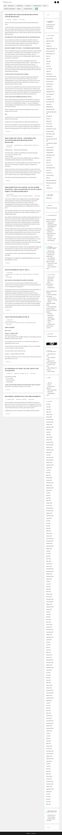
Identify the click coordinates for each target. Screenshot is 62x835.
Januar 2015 (49, 718)
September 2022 (49, 487)
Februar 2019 (49, 594)
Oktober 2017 (49, 634)
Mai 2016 (48, 677)
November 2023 (49, 460)
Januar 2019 (49, 596)
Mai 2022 (48, 495)
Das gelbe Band (51, 287)
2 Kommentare (9, 146)
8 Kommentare (31, 399)
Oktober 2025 (49, 424)
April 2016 (48, 680)
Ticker (47, 170)
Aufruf (47, 43)
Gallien (47, 71)
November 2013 (49, 753)
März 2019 (48, 591)
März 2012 (48, 804)
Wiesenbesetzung (50, 182)
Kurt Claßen (49, 101)
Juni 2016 (48, 675)
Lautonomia (50, 317)
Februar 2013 (49, 776)
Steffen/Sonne (49, 155)
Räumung (20, 195)
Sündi (47, 160)
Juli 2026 (48, 404)
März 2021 (48, 530)
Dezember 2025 (49, 419)
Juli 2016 (48, 672)
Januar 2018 (49, 627)
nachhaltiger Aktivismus (27, 145)
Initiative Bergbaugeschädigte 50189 (50, 303)
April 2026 (48, 409)
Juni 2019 (48, 584)
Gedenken (48, 73)
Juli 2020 (48, 551)
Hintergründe (49, 91)
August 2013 (49, 761)
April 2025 (48, 434)
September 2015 (49, 697)
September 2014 (49, 728)
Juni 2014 (48, 735)
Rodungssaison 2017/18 (51, 138)
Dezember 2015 (49, 690)
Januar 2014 (49, 748)
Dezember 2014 (49, 720)
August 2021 (49, 518)
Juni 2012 (48, 796)
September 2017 (49, 637)
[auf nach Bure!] (52, 336)
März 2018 (48, 622)
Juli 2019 (48, 581)
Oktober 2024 (49, 447)
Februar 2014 (49, 746)
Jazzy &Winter (16, 274)
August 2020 (49, 548)
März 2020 (48, 561)
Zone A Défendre (51, 258)
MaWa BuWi (49, 106)
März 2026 (48, 411)
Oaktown (48, 121)
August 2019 (49, 578)
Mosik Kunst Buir (51, 371)
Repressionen (35, 145)
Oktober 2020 (49, 543)
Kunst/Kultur (49, 99)
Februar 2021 (49, 533)
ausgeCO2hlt (50, 278)
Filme (47, 61)
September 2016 (49, 667)
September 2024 (49, 449)
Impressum (33, 833)
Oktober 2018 (49, 604)
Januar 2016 (49, 687)
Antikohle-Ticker (50, 277)
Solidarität (22, 373)
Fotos (47, 66)
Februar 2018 (49, 624)
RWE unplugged (51, 319)
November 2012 (49, 784)
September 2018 (49, 606)
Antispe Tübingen (51, 817)
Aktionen (48, 38)
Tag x (47, 162)
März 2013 (48, 773)
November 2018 (49, 601)
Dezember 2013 (49, 751)
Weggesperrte (51, 223)
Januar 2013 (49, 778)
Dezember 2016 (49, 660)
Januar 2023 (49, 480)
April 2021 (48, 528)
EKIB (49, 294)
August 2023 (49, 467)
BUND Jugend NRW (52, 390)
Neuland (48, 116)
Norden (24, 274)
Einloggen (28, 833)
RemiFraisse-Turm (50, 128)
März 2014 (48, 743)
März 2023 (48, 475)
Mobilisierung (49, 109)
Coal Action (50, 285)
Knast (21, 274)
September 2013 (49, 758)
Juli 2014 (48, 733)
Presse (47, 123)
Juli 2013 (48, 763)
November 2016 (49, 662)
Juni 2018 (48, 614)
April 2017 (48, 649)
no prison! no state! (52, 238)
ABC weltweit (50, 235)
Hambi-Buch (49, 84)
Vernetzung (48, 175)
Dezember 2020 (49, 538)
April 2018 (48, 619)
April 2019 (48, 589)
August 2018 (49, 609)
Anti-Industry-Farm (51, 815)
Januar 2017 (49, 657)
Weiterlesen (9, 131)
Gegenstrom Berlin (52, 298)
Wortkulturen (50, 324)
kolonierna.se (50, 265)
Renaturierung (49, 131)
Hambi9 (48, 86)
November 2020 (49, 541)
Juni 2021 (48, 523)
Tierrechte (48, 172)
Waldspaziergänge (50, 180)
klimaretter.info (51, 315)
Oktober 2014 (49, 725)
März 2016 (48, 682)
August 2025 (49, 429)
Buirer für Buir (50, 280)
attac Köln (50, 383)
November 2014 (49, 723)
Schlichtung (48, 147)
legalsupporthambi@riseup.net (29, 258)
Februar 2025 (49, 437)
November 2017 (49, 632)
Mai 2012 (48, 799)
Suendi (47, 157)
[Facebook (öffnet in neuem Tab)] (58, 2)
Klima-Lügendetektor (52, 306)
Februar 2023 (49, 477)
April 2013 (48, 771)
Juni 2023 (48, 470)
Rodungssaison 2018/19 (27, 195)
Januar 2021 (49, 536)
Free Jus (48, 68)
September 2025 (49, 427)
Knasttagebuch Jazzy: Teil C (17, 270)
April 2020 (48, 558)
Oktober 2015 (49, 695)
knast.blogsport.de (51, 226)
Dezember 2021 (49, 508)
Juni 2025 (48, 432)
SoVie (49, 322)
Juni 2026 (48, 406)
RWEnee (49, 320)
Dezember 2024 (49, 442)
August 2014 (49, 730)
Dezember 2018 (49, 599)
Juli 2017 (48, 642)
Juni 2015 (48, 705)
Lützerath (48, 104)
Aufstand (48, 46)
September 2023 (49, 465)
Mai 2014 (48, 738)
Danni (47, 56)
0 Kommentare (22, 19)
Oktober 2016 (49, 665)
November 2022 (49, 482)
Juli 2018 (48, 611)
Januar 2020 (49, 566)
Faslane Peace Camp (52, 263)
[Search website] (36, 9)
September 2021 (49, 515)
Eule (47, 58)
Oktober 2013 (49, 756)
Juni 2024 (48, 454)
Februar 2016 (49, 685)
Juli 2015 (48, 703)
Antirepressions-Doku (52, 224)
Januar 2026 (49, 417)
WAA (47, 177)
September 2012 (49, 789)
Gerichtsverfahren (14, 195)
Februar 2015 (49, 715)
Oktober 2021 (49, 513)
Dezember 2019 (49, 568)
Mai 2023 (48, 472)
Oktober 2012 (49, 786)
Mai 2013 (48, 768)
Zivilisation (48, 188)
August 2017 (49, 639)
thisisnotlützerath (50, 167)
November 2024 (49, 444)
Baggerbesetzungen (18, 145)
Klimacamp (50, 313)
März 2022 (48, 500)
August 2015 (49, 700)
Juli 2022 (48, 492)
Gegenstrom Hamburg (52, 299)
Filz (47, 63)
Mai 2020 (48, 556)
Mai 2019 (48, 586)
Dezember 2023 (49, 457)
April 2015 (48, 710)
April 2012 (48, 801)
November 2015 (49, 692)
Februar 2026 (49, 414)
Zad (47, 185)
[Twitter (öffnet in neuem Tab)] (55, 2)
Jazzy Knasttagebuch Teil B (17, 317)
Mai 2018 (48, 616)
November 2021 (49, 510)
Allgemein (15, 19)
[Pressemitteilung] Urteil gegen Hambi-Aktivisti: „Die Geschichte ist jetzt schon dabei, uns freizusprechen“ (23, 189)
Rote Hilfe (50, 237)
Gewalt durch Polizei (50, 79)
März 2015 (48, 713)
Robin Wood (50, 391)
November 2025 (49, 422)
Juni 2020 (48, 553)
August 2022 (49, 490)
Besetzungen (49, 51)
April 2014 (48, 740)
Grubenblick (49, 81)
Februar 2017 (49, 654)
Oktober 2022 (49, 485)
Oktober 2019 (49, 573)
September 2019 (49, 576)
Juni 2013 (48, 766)
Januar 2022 (49, 505)
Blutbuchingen (49, 53)
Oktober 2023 (49, 462)
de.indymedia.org (23, 149)
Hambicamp (49, 89)
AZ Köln (49, 384)
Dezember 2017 (49, 629)
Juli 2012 (48, 794)
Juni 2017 (48, 644)
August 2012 (49, 791)
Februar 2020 (49, 563)
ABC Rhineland (50, 240)
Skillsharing (48, 150)
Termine (26, 373)
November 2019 (49, 571)
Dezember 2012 (49, 781)
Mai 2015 (48, 708)
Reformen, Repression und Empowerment (23, 396)
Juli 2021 (48, 520)
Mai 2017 (48, 647)
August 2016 (49, 670)
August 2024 (49, 452)
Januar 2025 (49, 439)
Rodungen (48, 136)
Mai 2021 (48, 525)
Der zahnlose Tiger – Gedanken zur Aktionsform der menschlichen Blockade (20, 140)
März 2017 (48, 652)
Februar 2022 (49, 503)
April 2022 (48, 498)
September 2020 (49, 546)
